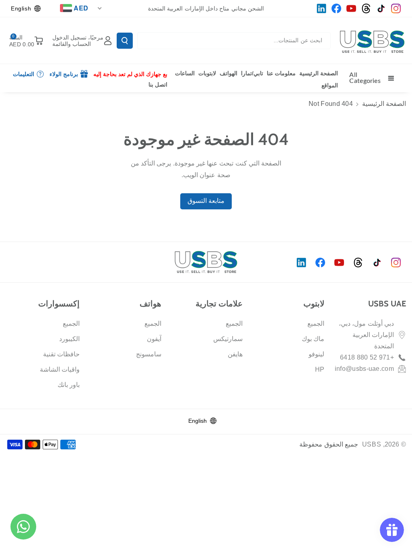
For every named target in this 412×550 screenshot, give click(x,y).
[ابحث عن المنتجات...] (125, 41)
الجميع (315, 323)
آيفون (154, 338)
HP (320, 369)
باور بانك (69, 384)
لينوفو (316, 354)
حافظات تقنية (61, 354)
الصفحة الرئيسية (384, 103)
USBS (371, 444)
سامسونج (148, 354)
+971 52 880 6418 (367, 357)
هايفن (235, 354)
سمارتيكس (228, 338)
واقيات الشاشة (60, 369)
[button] (24, 41)
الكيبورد (69, 338)
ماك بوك (313, 338)
